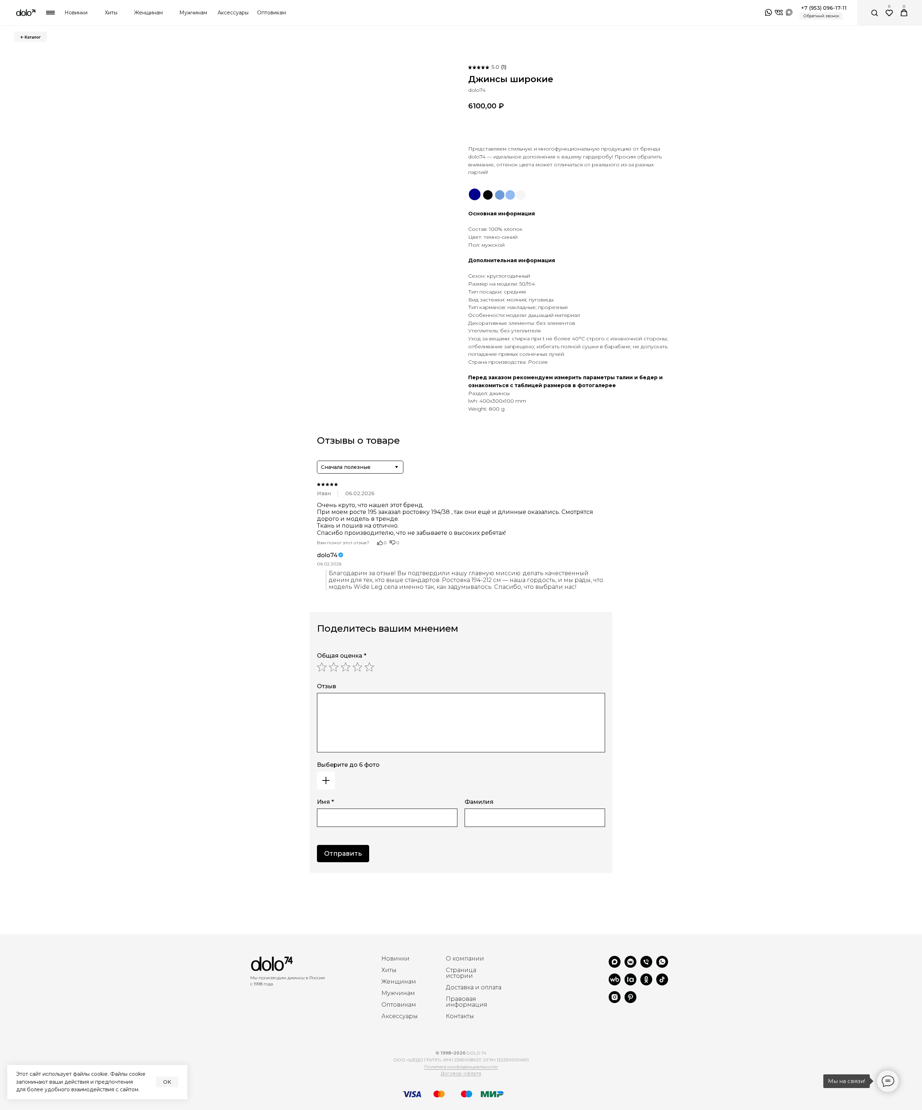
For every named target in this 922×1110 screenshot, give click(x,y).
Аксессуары (399, 1016)
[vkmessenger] (630, 966)
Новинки (395, 959)
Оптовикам (398, 1005)
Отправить (343, 854)
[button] (821, 16)
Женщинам (398, 982)
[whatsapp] (662, 966)
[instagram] (615, 1001)
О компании (465, 959)
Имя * (325, 801)
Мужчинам (398, 993)
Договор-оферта (461, 1073)
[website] (615, 983)
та (498, 987)
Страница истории (461, 973)
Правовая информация (466, 1002)
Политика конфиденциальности (461, 1066)
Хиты (389, 970)
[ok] (646, 983)
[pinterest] (630, 1001)
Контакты (460, 1016)
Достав (456, 987)
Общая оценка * (341, 655)
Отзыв (326, 686)
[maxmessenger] (615, 966)
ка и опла (481, 987)
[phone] (646, 966)
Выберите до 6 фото (348, 764)
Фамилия (479, 801)
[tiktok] (662, 983)
